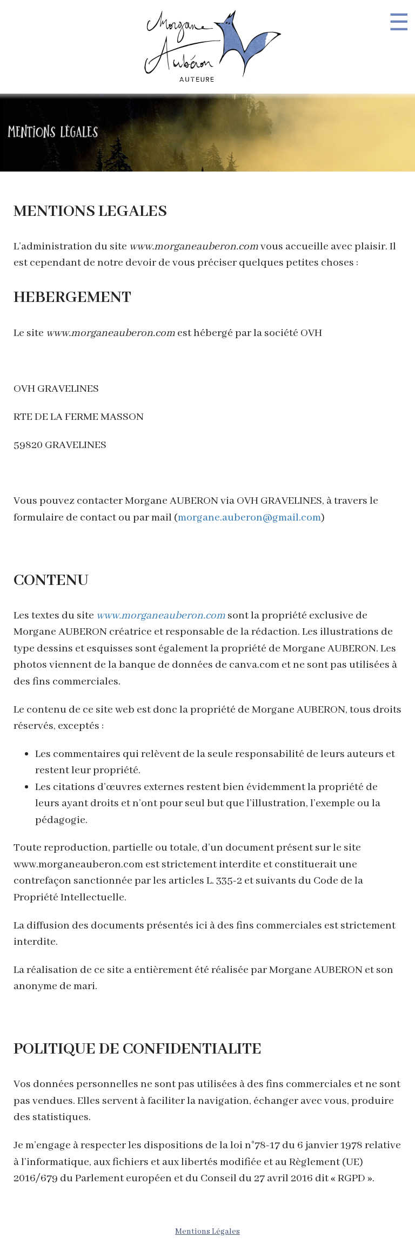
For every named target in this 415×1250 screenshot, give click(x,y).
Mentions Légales (207, 1231)
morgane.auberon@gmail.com (249, 517)
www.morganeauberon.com (160, 615)
